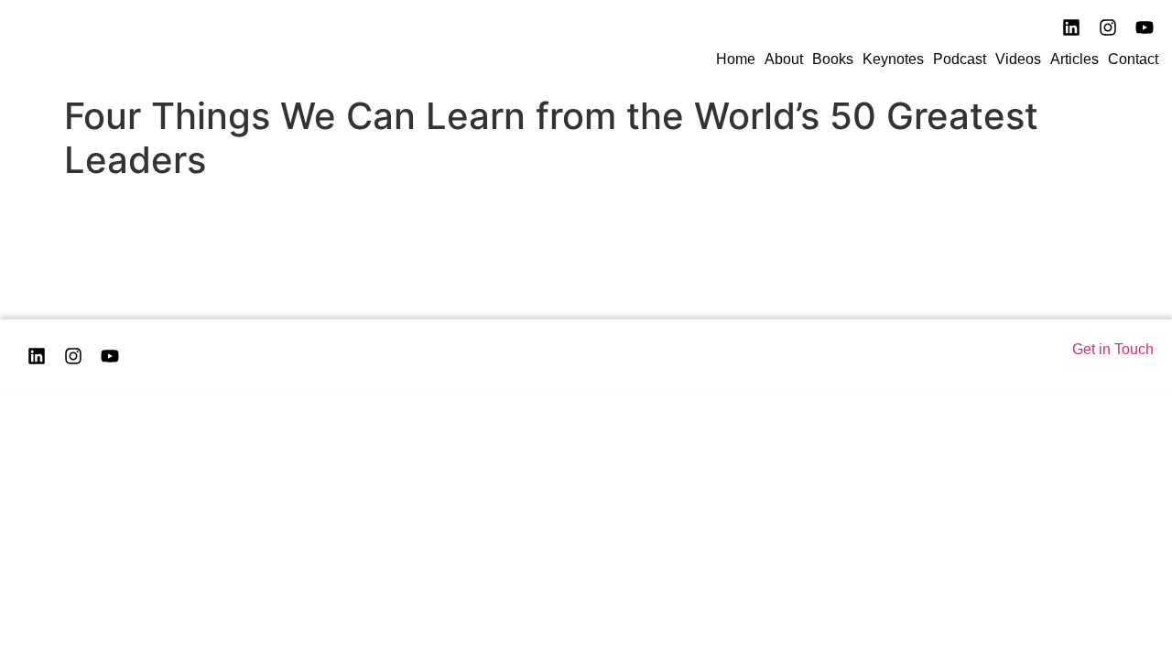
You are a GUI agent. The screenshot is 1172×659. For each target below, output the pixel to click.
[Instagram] (1108, 27)
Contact (1133, 59)
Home (735, 59)
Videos (1018, 59)
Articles (1074, 59)
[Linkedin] (36, 356)
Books (832, 59)
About (784, 59)
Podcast (959, 59)
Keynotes (893, 59)
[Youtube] (1144, 27)
